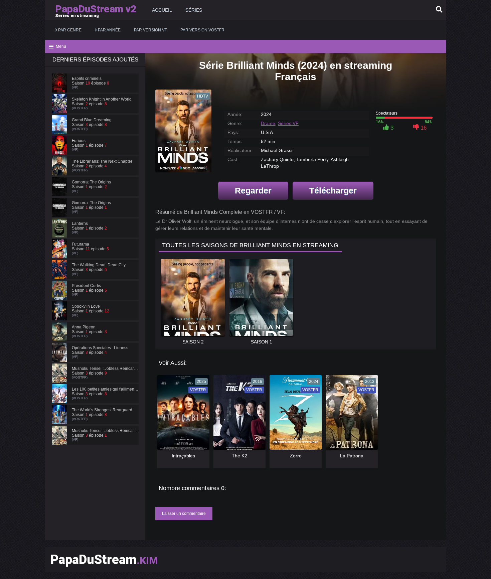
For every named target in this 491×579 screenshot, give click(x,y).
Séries (193, 10)
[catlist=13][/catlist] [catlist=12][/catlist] (181, 414)
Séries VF (288, 123)
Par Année (109, 30)
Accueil (162, 10)
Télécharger (333, 190)
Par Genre (69, 30)
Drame (268, 123)
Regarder (253, 190)
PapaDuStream (104, 559)
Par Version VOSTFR (202, 30)
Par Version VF (150, 30)
